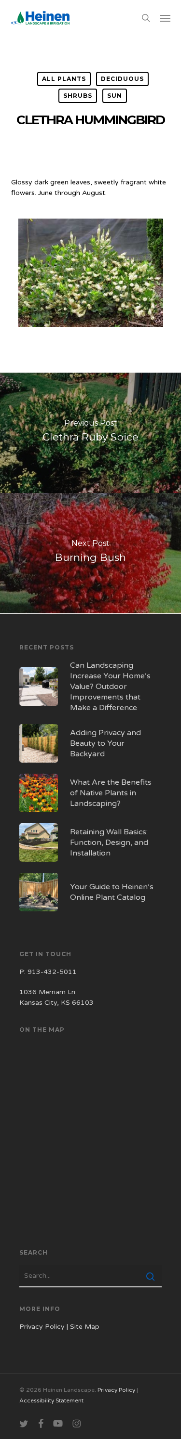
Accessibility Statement (51, 1400)
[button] (165, 18)
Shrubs (77, 95)
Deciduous (122, 78)
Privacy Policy (42, 1326)
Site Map (84, 1326)
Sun (114, 95)
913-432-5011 (52, 972)
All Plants (64, 78)
